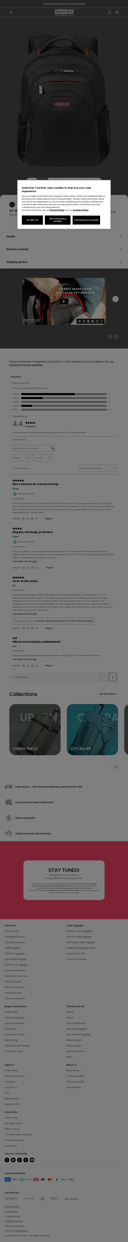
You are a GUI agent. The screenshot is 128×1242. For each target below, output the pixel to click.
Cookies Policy (81, 210)
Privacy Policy (57, 210)
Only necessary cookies (57, 220)
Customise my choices (86, 220)
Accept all (32, 220)
